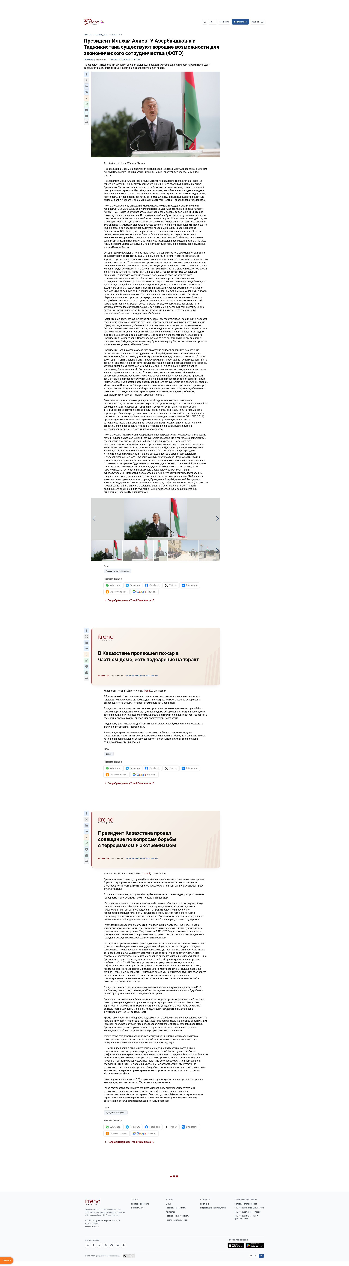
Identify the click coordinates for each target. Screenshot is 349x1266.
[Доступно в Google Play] (255, 1245)
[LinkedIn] (117, 1245)
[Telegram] (111, 1245)
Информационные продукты (213, 1208)
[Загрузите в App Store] (236, 1245)
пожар (109, 754)
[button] (86, 74)
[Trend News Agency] (92, 1201)
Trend (147, 690)
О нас (168, 1204)
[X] (99, 1245)
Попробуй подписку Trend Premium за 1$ (130, 600)
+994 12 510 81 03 (92, 1224)
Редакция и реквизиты (176, 1208)
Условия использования (246, 1204)
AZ (256, 1256)
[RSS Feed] (123, 1245)
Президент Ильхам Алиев (117, 571)
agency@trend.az (91, 1227)
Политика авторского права (247, 1212)
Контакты (170, 1212)
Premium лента (138, 1208)
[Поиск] (204, 22)
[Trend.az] (94, 22)
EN (251, 1256)
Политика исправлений (176, 1220)
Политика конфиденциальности (249, 1208)
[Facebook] (93, 1245)
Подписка (204, 1204)
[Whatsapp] (87, 1245)
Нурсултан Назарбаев (116, 1113)
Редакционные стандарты (177, 1216)
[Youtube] (105, 1245)
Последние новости (140, 1204)
